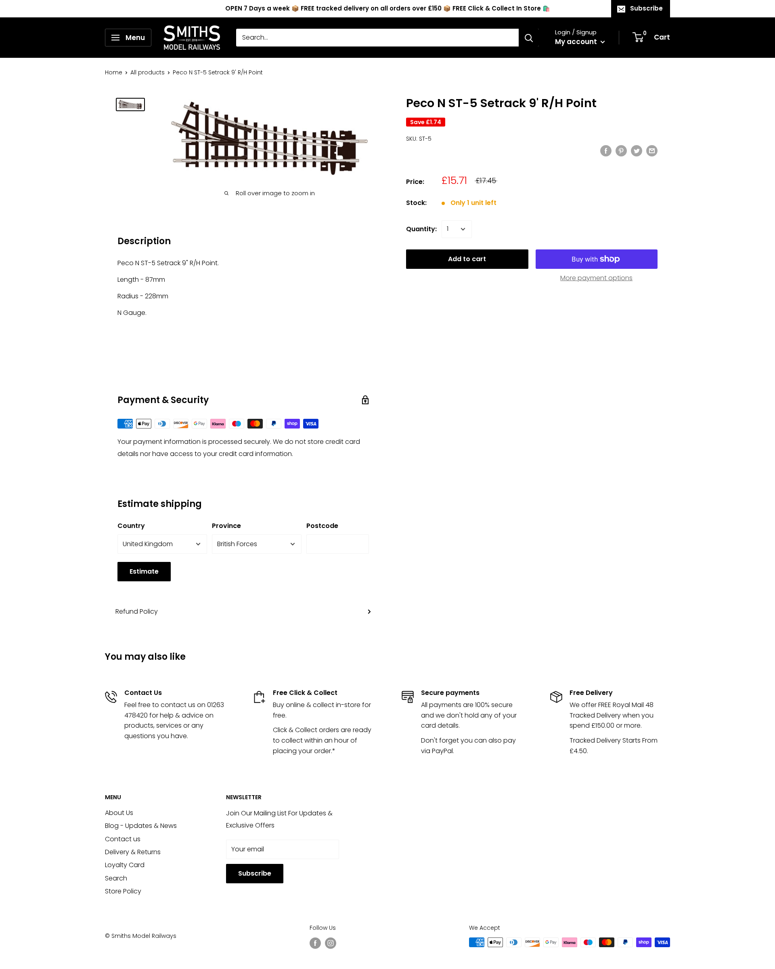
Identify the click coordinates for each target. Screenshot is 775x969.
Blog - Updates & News (141, 825)
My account (577, 41)
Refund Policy (136, 611)
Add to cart (467, 259)
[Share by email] (652, 150)
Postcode (322, 525)
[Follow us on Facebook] (315, 943)
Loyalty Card (125, 865)
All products (147, 72)
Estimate (144, 571)
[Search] (529, 37)
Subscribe (646, 8)
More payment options (596, 278)
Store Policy (123, 891)
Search (116, 878)
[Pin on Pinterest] (621, 150)
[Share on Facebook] (606, 150)
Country (131, 525)
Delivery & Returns (133, 852)
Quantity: (421, 229)
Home (113, 72)
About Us (119, 812)
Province (226, 525)
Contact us (122, 839)
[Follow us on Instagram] (330, 943)
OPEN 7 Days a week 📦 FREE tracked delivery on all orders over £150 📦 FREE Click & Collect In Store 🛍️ (387, 8)
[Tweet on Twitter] (636, 150)
